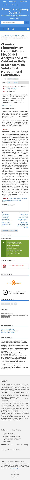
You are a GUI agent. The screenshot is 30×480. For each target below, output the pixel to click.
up (14, 212)
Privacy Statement (15, 477)
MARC (12, 303)
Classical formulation (14, 198)
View (6, 79)
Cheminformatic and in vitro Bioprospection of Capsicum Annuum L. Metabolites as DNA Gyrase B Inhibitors (14, 363)
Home (4, 1)
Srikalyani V (5, 105)
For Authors (6, 4)
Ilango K (12, 105)
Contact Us (15, 4)
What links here (13, 79)
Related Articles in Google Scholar (9, 331)
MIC (20, 200)
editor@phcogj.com (15, 468)
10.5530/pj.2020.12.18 (11, 88)
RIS (14, 303)
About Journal (12, 1)
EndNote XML (7, 303)
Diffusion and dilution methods (9, 315)
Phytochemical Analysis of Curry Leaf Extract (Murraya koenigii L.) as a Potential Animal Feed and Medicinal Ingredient (14, 367)
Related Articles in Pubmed (8, 332)
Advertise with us (15, 474)
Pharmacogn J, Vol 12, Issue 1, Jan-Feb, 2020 (14, 35)
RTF (16, 303)
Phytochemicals (6, 202)
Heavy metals (14, 200)
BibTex (12, 230)
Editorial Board (23, 1)
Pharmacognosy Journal (15, 10)
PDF (9, 205)
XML (16, 230)
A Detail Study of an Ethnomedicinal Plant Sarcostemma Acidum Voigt (11, 353)
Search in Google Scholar (7, 329)
